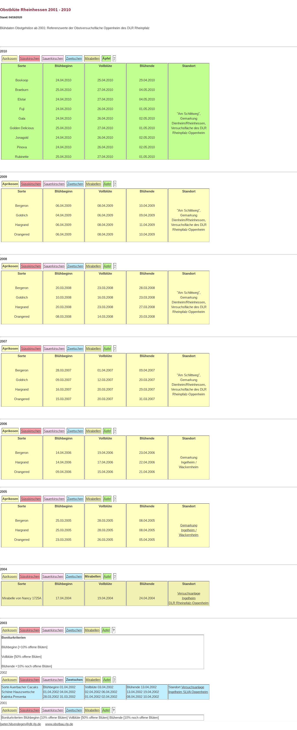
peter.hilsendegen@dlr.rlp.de (21, 724)
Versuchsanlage (192, 687)
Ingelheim (176, 692)
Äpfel (107, 184)
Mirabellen (92, 58)
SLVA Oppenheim (195, 692)
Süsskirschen (29, 58)
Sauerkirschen (52, 58)
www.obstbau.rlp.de (59, 724)
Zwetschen (74, 58)
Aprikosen (9, 58)
